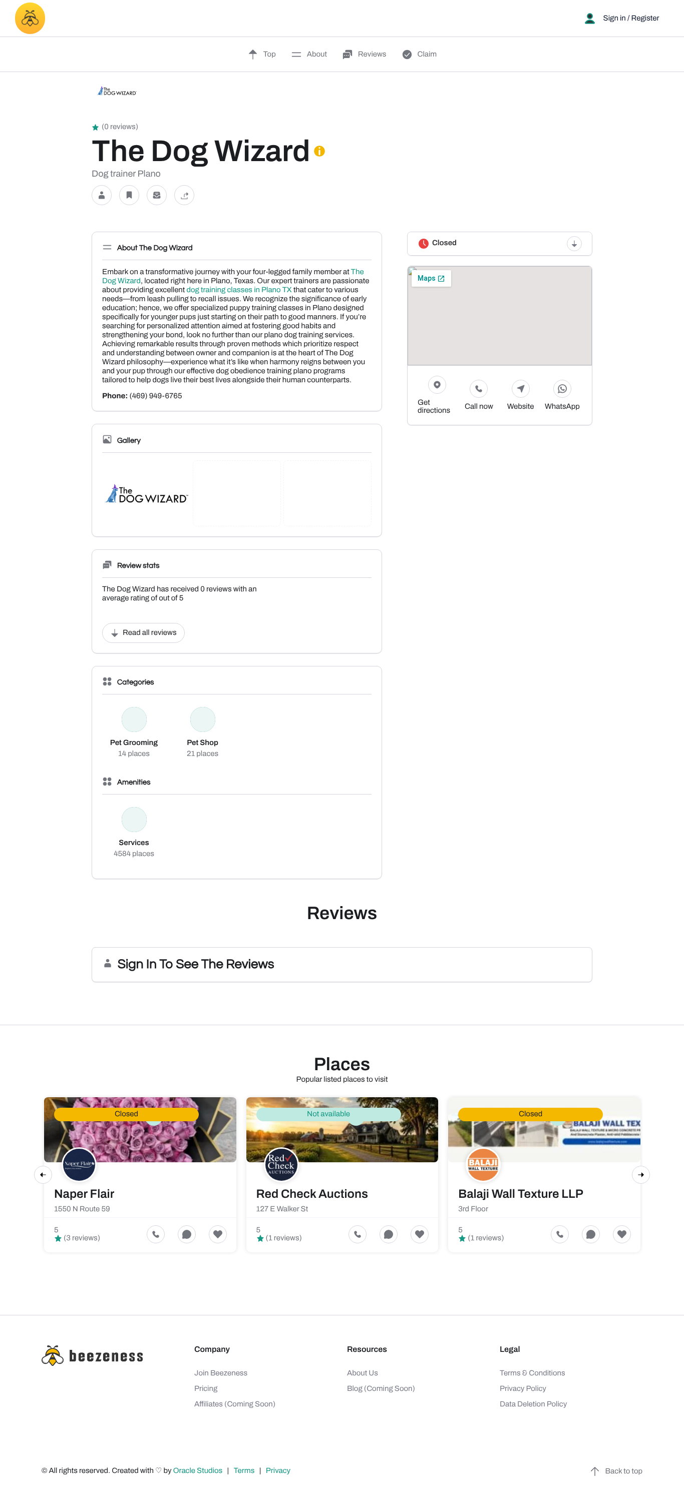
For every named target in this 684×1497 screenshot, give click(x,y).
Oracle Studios (198, 1471)
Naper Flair (84, 1194)
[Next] (641, 1175)
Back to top (623, 1471)
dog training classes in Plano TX (238, 290)
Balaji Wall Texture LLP (520, 1194)
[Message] (157, 195)
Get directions (434, 407)
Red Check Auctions (312, 1194)
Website (520, 407)
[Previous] (43, 1175)
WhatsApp (562, 407)
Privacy (279, 1471)
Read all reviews (150, 633)
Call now (479, 407)
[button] (102, 195)
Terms (244, 1471)
